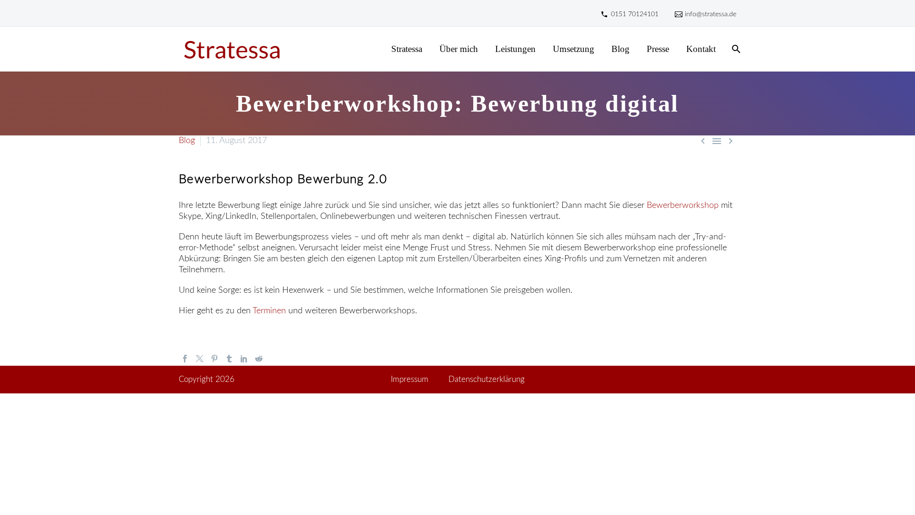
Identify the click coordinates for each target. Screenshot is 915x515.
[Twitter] (199, 358)
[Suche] (735, 49)
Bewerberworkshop (683, 205)
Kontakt (701, 49)
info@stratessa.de (710, 14)
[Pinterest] (214, 358)
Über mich (458, 49)
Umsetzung (573, 49)
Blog (620, 49)
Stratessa (406, 49)
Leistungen (515, 49)
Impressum (409, 379)
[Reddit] (259, 358)
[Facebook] (185, 358)
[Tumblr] (229, 358)
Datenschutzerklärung (486, 379)
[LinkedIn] (244, 358)
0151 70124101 (635, 14)
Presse (658, 49)
